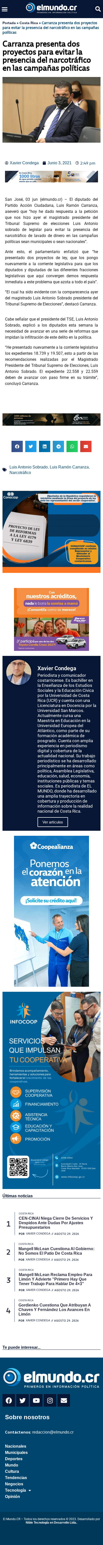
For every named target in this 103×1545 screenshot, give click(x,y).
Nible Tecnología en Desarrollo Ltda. (51, 1522)
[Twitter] (22, 1400)
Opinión (12, 1496)
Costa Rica (29, 23)
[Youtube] (36, 1400)
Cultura (12, 1471)
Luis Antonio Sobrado (29, 467)
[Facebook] (8, 1400)
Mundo (11, 1465)
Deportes (13, 1459)
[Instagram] (50, 1400)
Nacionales (15, 1446)
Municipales (16, 1452)
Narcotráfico (20, 472)
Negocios (14, 1484)
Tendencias (16, 1478)
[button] (5, 9)
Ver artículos (52, 822)
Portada (9, 23)
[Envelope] (64, 1400)
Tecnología (15, 1490)
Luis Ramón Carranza (69, 467)
